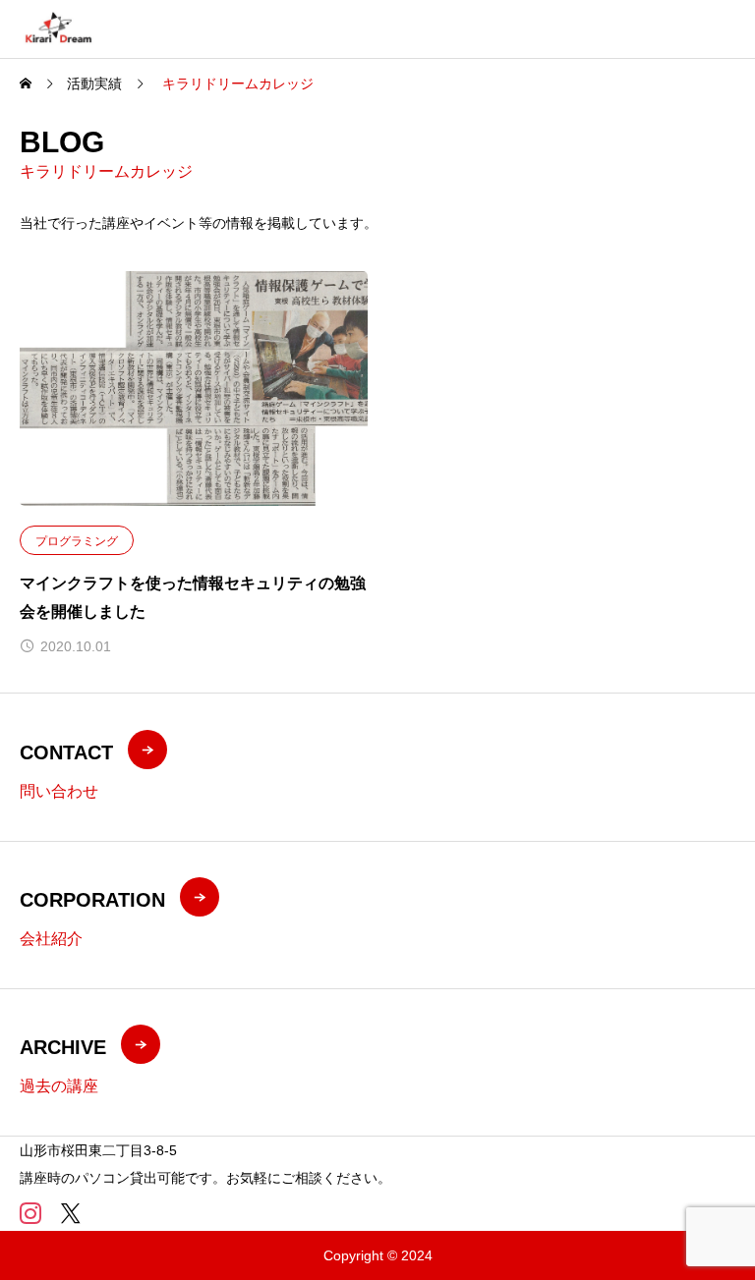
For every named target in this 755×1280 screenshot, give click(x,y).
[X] (70, 1213)
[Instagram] (30, 1213)
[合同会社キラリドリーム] (58, 29)
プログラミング (76, 541)
